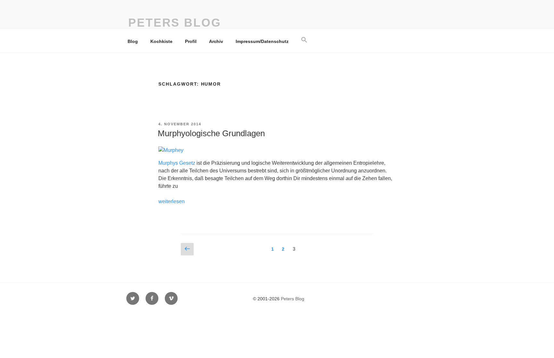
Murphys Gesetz (176, 163)
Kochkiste (161, 41)
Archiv (216, 41)
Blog (133, 41)
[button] (304, 40)
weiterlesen (171, 201)
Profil (191, 41)
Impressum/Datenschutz (262, 41)
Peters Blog (174, 22)
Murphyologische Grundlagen (211, 133)
